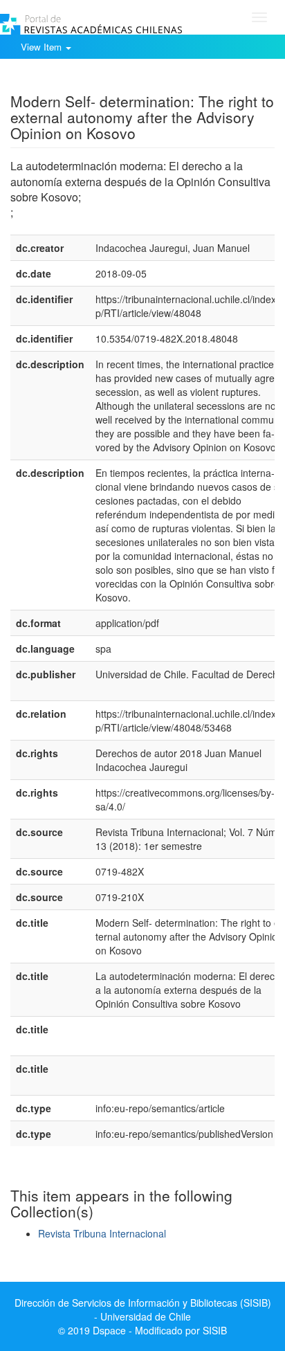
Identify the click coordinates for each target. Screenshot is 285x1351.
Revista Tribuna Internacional (102, 1233)
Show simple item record (64, 80)
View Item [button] (42, 46)
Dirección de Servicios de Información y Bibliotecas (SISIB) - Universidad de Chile (143, 1309)
